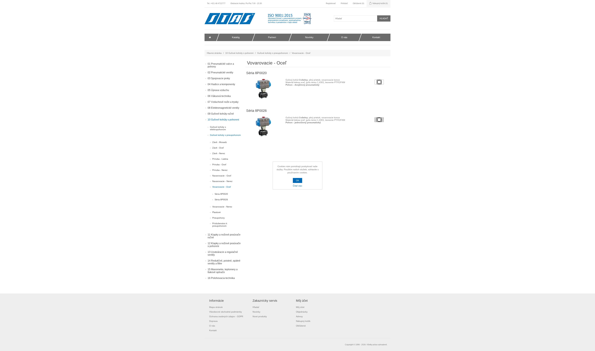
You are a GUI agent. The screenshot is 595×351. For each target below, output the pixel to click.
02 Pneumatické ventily (220, 72)
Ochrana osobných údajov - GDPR (226, 316)
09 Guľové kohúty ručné (221, 113)
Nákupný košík (303, 321)
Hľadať (256, 307)
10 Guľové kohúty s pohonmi (239, 53)
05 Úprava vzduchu (218, 90)
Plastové (216, 212)
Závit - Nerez (218, 153)
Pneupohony (218, 218)
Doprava (213, 321)
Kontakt (213, 330)
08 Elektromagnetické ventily (223, 108)
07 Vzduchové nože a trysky (223, 102)
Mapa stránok (216, 307)
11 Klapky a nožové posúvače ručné (224, 236)
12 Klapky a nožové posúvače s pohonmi (224, 244)
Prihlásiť (344, 3)
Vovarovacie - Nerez (222, 206)
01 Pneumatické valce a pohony (221, 65)
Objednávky (302, 312)
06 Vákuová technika (219, 96)
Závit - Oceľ (218, 148)
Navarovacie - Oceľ (221, 175)
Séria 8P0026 (221, 199)
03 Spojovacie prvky (219, 78)
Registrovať (331, 3)
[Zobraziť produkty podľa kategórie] (264, 89)
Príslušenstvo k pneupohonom (219, 224)
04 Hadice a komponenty (221, 84)
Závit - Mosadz (219, 142)
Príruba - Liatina (220, 159)
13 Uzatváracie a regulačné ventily (223, 253)
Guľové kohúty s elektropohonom (218, 128)
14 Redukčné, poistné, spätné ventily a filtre (224, 262)
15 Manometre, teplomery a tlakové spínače (223, 270)
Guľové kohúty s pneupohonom (272, 53)
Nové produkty (260, 316)
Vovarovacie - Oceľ (221, 187)
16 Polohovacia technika (221, 278)
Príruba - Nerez (219, 170)
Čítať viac (297, 185)
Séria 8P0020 (221, 194)
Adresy (299, 316)
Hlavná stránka (214, 53)
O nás (212, 325)
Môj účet (300, 307)
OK (297, 180)
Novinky (256, 312)
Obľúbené (301, 325)
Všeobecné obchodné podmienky (225, 312)
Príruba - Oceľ (219, 164)
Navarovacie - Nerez (222, 181)
